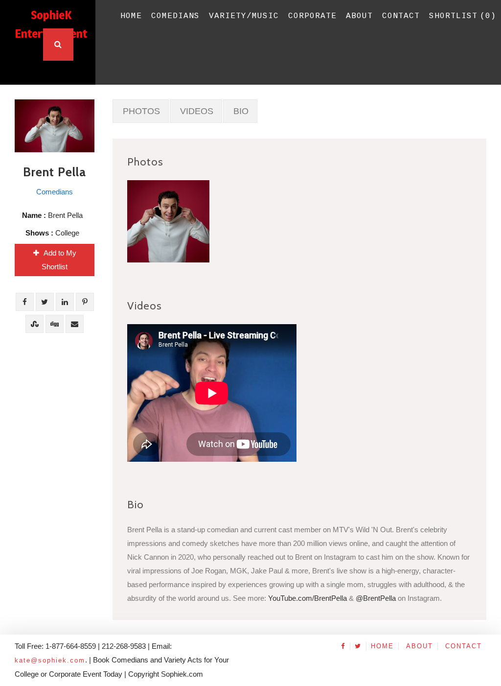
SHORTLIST (462, 16)
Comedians (54, 192)
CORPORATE (312, 16)
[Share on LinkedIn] (65, 302)
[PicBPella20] (168, 221)
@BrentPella (376, 598)
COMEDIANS (175, 16)
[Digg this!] (55, 324)
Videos (196, 111)
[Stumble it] (34, 324)
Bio (241, 111)
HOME (131, 16)
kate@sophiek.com (50, 660)
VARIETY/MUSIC (244, 16)
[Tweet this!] (45, 302)
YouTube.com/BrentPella (307, 598)
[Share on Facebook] (25, 302)
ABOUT (359, 16)
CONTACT (401, 16)
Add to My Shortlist (59, 260)
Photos (141, 111)
